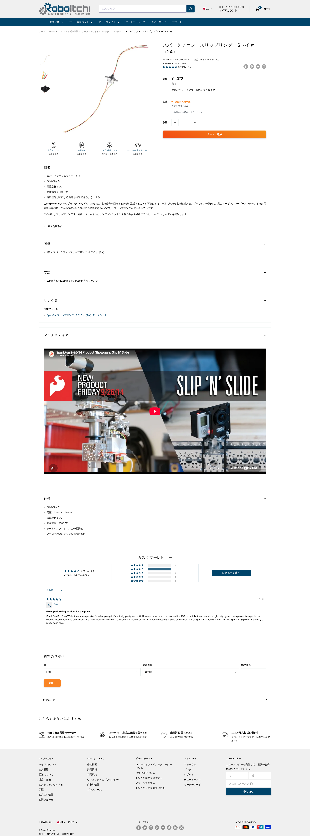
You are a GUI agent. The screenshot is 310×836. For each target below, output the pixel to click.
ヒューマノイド (107, 22)
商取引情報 (93, 784)
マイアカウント (228, 10)
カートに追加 (214, 134)
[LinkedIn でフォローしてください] (175, 827)
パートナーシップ (135, 22)
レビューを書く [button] (231, 572)
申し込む (248, 791)
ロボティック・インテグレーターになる (154, 766)
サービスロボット (79, 22)
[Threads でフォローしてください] (181, 827)
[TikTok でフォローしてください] (169, 827)
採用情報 (92, 769)
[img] (53, 599)
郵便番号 (246, 665)
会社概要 (92, 764)
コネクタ (117, 31)
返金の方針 (49, 699)
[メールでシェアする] (264, 66)
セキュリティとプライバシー (103, 779)
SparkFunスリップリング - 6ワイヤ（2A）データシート (77, 315)
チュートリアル (192, 779)
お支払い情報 (46, 794)
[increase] (194, 122)
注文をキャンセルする (51, 784)
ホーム (42, 31)
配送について (46, 774)
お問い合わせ (46, 799)
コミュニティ (158, 22)
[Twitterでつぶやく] (258, 66)
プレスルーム (94, 789)
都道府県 (147, 665)
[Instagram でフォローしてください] (151, 827)
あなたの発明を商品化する (150, 788)
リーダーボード (192, 784)
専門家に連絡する (109, 154)
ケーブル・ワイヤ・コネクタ (95, 31)
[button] (170, 67)
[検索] (190, 8)
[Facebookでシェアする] (245, 66)
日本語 (72, 822)
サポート (177, 22)
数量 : (166, 122)
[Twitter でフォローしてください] (144, 827)
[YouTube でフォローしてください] (163, 827)
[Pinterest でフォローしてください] (157, 827)
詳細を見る (53, 154)
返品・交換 (45, 779)
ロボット (53, 31)
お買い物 (55, 22)
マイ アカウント (47, 764)
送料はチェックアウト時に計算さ (189, 90)
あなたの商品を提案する (149, 777)
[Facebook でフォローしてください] (138, 827)
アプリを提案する (145, 782)
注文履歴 (43, 769)
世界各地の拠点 (46, 822)
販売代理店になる (145, 772)
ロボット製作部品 (69, 31)
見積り (52, 683)
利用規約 (92, 774)
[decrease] (175, 122)
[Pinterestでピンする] (252, 66)
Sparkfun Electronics (176, 59)
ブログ (187, 769)
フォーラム (190, 764)
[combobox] (142, 9)
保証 (41, 789)
